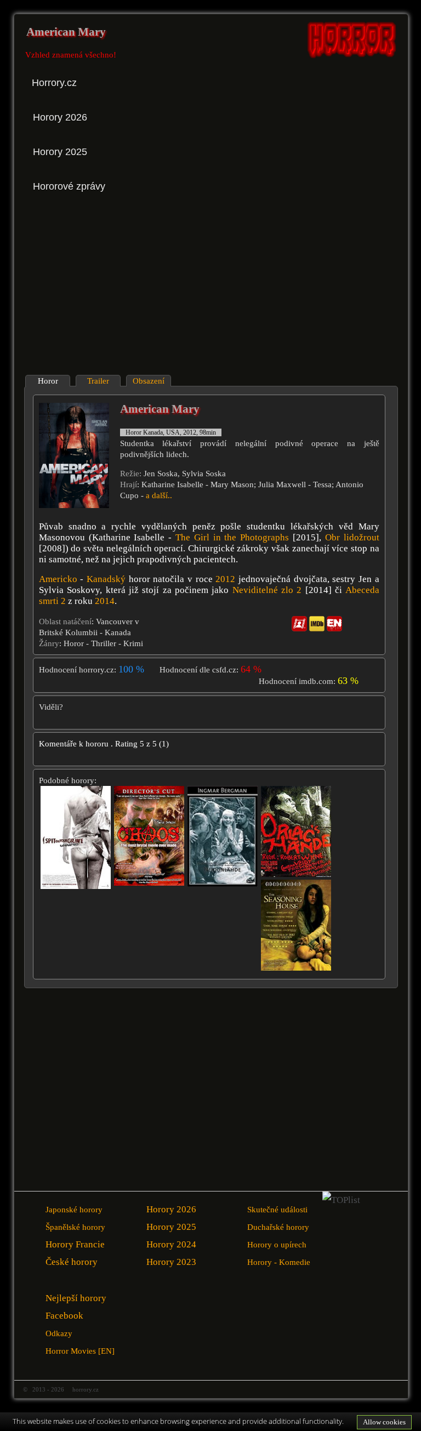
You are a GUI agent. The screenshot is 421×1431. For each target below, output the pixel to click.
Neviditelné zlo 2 (267, 590)
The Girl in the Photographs (232, 537)
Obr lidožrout (352, 537)
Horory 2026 (171, 1209)
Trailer (98, 381)
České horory (71, 1262)
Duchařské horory (278, 1227)
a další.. (159, 495)
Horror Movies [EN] (80, 1350)
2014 (105, 601)
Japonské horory (74, 1209)
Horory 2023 (171, 1262)
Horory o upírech (276, 1244)
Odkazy (58, 1333)
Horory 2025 (171, 1227)
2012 (225, 579)
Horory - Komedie (278, 1262)
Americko (58, 579)
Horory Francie (75, 1244)
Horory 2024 (171, 1244)
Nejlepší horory (75, 1298)
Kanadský (106, 579)
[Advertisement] (119, 284)
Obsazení (148, 381)
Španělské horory (75, 1227)
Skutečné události (277, 1209)
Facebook (64, 1315)
